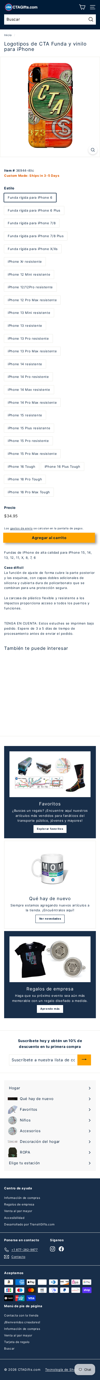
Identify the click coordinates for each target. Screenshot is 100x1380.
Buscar (9, 1348)
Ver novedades (50, 918)
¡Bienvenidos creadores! (22, 1322)
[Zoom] (92, 149)
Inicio (8, 35)
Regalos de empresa (19, 1204)
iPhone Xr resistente (25, 261)
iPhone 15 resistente (25, 415)
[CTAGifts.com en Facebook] (61, 1248)
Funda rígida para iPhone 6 (30, 197)
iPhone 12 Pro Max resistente (32, 300)
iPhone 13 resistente (25, 325)
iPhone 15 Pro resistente (28, 441)
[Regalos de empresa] (50, 959)
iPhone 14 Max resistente (29, 390)
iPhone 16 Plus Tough (62, 466)
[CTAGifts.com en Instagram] (52, 1248)
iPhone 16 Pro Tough (25, 479)
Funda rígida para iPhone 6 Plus (34, 210)
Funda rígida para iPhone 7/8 (32, 223)
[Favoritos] (50, 774)
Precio (10, 507)
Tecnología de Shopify (63, 1369)
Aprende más (50, 1008)
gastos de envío (21, 528)
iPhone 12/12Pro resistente (30, 287)
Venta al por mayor (18, 1211)
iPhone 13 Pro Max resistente (32, 351)
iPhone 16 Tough (21, 466)
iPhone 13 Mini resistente (29, 313)
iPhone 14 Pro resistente (28, 377)
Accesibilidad (14, 1218)
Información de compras (22, 1198)
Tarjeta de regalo (17, 1342)
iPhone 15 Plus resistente (29, 428)
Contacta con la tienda (21, 1315)
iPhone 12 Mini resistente (29, 274)
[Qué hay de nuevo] (50, 869)
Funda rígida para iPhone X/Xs (33, 249)
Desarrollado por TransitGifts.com (29, 1224)
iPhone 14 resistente (25, 364)
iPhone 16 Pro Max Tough (29, 492)
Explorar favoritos (50, 828)
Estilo (9, 188)
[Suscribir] (84, 1059)
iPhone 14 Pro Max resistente (32, 402)
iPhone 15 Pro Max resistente (32, 454)
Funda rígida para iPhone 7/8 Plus (36, 236)
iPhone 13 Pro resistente (28, 338)
